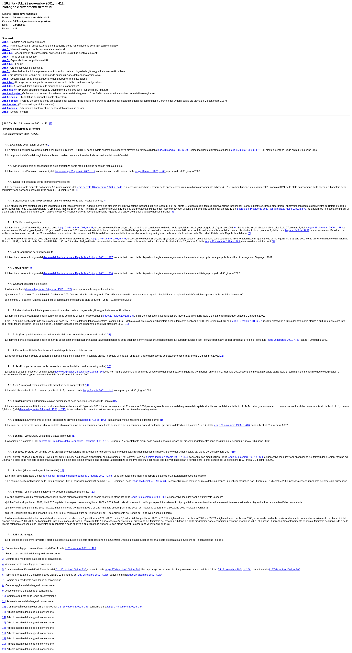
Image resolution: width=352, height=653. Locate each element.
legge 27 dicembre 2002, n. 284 (122, 569)
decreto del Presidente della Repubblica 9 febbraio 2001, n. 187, (74, 441)
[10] (127, 324)
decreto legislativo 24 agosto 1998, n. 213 (42, 409)
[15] (115, 401)
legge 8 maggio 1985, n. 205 (173, 150)
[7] (249, 233)
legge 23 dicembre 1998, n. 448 (75, 227)
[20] (93, 491)
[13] (109, 366)
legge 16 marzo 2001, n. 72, (247, 321)
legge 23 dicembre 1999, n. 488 (325, 227)
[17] (74, 435)
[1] (50, 123)
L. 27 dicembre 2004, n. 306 (284, 569)
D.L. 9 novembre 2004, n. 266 (234, 569)
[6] (235, 227)
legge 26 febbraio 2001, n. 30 (283, 339)
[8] (273, 241)
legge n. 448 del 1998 (297, 230)
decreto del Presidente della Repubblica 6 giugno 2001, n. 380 (78, 273)
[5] (172, 211)
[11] (109, 334)
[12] (221, 355)
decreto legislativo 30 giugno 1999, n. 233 (48, 289)
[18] (234, 451)
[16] (162, 419)
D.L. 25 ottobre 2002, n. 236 (70, 569)
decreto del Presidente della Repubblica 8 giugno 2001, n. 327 (78, 257)
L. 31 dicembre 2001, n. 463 (80, 548)
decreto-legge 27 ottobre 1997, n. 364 (167, 457)
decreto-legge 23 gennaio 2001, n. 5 (75, 171)
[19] (62, 470)
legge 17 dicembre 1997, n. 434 (245, 457)
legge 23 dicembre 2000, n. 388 (148, 497)
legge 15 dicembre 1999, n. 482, (150, 481)
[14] (87, 385)
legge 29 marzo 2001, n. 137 (118, 315)
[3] (77, 190)
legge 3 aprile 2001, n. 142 (98, 390)
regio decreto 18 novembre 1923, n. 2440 (99, 187)
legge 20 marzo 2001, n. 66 (150, 171)
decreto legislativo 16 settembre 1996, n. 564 (79, 371)
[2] (48, 144)
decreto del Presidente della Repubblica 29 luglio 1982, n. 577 (271, 208)
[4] (105, 200)
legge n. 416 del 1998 (94, 419)
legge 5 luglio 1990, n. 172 (245, 150)
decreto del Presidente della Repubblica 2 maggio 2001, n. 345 (78, 475)
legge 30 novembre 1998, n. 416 (232, 425)
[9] (31, 268)
